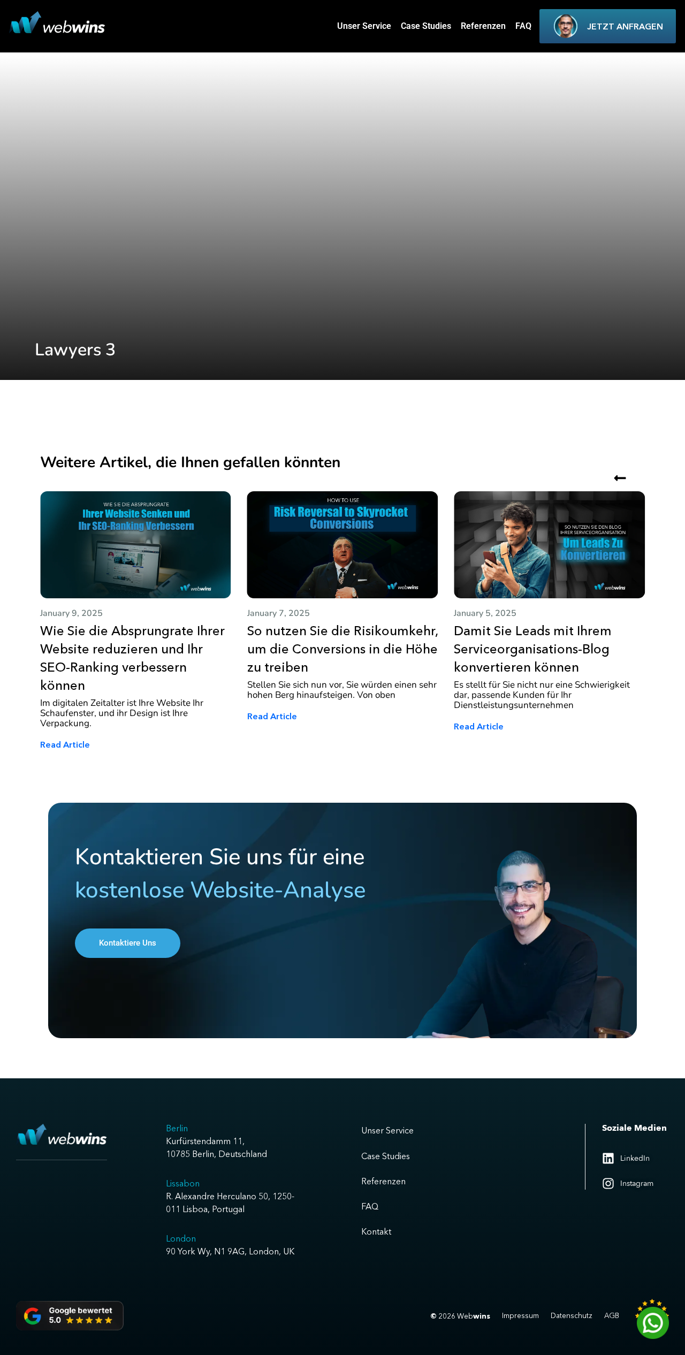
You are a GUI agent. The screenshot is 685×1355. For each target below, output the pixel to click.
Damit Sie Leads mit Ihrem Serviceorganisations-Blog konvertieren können (533, 649)
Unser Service (364, 26)
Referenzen (483, 26)
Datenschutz (571, 1315)
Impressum (520, 1315)
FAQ (523, 26)
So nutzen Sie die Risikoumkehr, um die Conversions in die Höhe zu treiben (342, 649)
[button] (620, 606)
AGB (611, 1315)
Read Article (65, 744)
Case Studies (426, 26)
